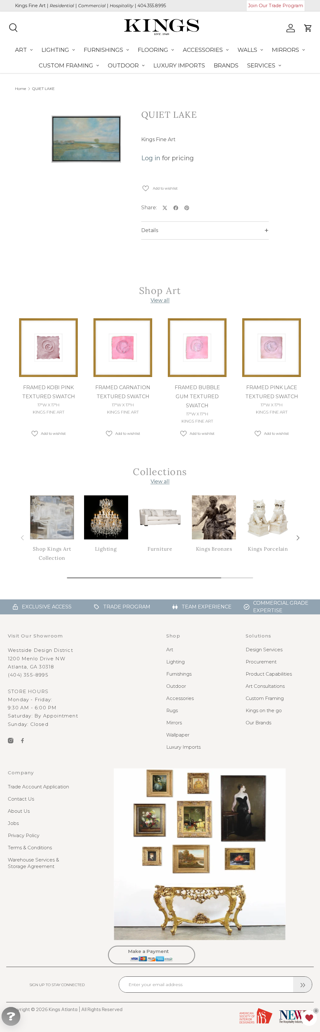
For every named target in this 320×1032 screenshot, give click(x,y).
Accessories (180, 698)
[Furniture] (160, 517)
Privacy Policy (23, 835)
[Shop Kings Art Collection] (52, 517)
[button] (309, 1018)
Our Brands (258, 723)
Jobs (13, 823)
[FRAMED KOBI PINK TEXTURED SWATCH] (48, 347)
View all (160, 300)
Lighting (106, 549)
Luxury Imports (183, 747)
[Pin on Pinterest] (186, 207)
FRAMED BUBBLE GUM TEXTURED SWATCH (197, 397)
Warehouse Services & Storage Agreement (33, 863)
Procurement (261, 662)
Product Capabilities (269, 674)
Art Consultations (265, 686)
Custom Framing (265, 698)
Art (169, 649)
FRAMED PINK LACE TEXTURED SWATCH (271, 392)
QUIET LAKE (43, 89)
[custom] (11, 741)
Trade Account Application (38, 787)
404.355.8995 (152, 5)
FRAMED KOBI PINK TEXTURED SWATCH (48, 392)
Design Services (264, 649)
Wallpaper (177, 735)
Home (20, 89)
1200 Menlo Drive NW (36, 659)
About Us (19, 811)
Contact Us (21, 799)
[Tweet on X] (164, 207)
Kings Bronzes (214, 549)
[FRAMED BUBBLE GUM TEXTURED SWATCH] (197, 347)
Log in (150, 158)
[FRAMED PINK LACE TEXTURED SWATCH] (271, 347)
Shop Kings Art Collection (52, 553)
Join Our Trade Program (275, 5)
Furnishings (179, 674)
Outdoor (176, 686)
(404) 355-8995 (28, 675)
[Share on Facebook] (175, 207)
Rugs (172, 710)
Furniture (160, 549)
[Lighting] (106, 517)
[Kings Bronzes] (214, 517)
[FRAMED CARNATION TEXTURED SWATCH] (122, 347)
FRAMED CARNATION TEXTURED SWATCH (122, 392)
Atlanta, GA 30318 (31, 667)
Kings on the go (264, 710)
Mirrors (174, 723)
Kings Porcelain (268, 549)
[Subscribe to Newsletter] (302, 984)
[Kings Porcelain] (268, 517)
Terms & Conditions (30, 848)
